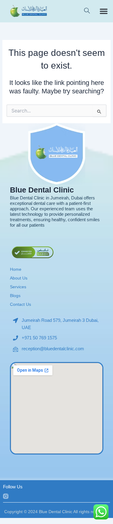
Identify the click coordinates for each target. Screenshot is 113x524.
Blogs (15, 295)
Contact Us (20, 304)
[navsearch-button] (87, 11)
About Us (18, 278)
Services (18, 286)
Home (15, 269)
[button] (103, 11)
